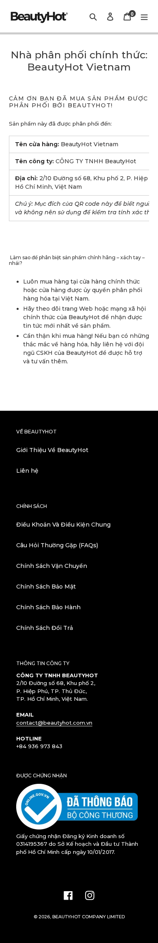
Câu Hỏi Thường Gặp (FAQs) (57, 545)
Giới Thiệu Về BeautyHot (52, 450)
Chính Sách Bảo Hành (48, 607)
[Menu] (144, 16)
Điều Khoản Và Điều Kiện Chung (63, 524)
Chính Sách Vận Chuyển (51, 566)
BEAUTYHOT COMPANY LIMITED (88, 917)
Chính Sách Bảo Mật (46, 586)
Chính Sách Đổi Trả (44, 628)
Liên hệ (27, 470)
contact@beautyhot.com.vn (54, 722)
